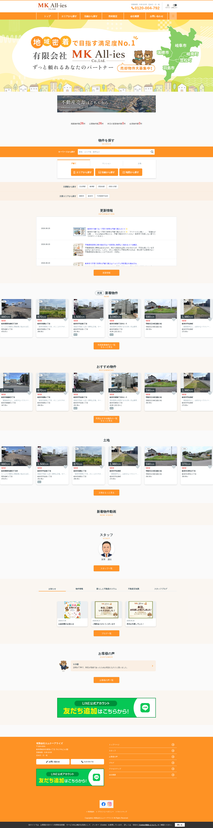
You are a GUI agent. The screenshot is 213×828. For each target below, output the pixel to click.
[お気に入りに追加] (29, 319)
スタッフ (112, 751)
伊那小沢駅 (113, 186)
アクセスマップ (115, 769)
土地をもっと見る (106, 493)
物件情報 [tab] (79, 589)
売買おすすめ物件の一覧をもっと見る (106, 419)
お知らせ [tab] (52, 589)
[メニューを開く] (173, 16)
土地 (139, 163)
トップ (47, 16)
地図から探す (132, 172)
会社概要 (134, 16)
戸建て (73, 163)
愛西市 (81, 196)
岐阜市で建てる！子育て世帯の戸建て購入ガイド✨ (108, 229)
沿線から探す (91, 16)
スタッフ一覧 (106, 568)
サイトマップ (122, 812)
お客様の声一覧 (106, 680)
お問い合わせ (156, 16)
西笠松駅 (101, 186)
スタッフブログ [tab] (160, 589)
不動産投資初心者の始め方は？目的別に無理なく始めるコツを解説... (111, 245)
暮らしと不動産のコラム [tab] (106, 589)
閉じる (179, 825)
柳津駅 (92, 186)
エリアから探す (69, 16)
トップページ (114, 745)
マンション (106, 163)
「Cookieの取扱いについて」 (148, 825)
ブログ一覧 (106, 633)
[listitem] (52, 318)
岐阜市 (90, 196)
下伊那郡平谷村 (102, 196)
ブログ (111, 763)
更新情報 (106, 273)
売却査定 (112, 16)
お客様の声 (113, 757)
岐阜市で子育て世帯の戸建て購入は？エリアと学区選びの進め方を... (111, 263)
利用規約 (91, 812)
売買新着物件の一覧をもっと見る (106, 346)
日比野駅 (82, 186)
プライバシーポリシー (106, 812)
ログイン (167, 7)
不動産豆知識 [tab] (133, 589)
